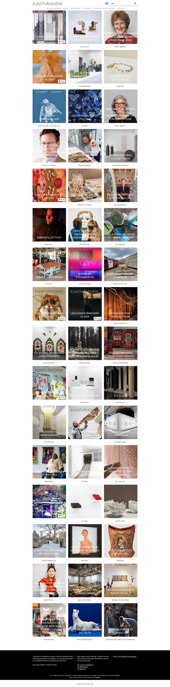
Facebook (107, 3)
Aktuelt (66, 8)
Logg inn (120, 8)
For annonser (81, 669)
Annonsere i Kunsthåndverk (104, 8)
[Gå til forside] (48, 3)
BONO (98, 677)
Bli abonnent (87, 8)
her (96, 656)
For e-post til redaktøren (85, 665)
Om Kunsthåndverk (53, 8)
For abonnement (82, 667)
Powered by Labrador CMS (85, 684)
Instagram (132, 656)
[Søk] (135, 3)
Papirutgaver (75, 8)
